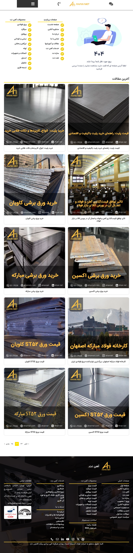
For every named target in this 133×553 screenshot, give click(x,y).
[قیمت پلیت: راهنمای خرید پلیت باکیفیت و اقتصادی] (98, 118)
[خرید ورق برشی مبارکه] (34, 261)
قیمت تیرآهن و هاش (88, 498)
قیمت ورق (92, 485)
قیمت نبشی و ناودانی (88, 495)
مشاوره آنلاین (53, 29)
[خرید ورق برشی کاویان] (34, 189)
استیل (23, 58)
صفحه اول (124, 485)
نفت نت (125, 495)
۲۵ (12, 444)
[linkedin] (62, 539)
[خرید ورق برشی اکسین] (98, 261)
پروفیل (23, 34)
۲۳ (22, 444)
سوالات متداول (123, 514)
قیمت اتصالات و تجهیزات (86, 504)
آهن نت (125, 492)
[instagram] (73, 539)
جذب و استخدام (57, 527)
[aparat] (82, 539)
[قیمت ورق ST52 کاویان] (34, 331)
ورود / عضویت (123, 501)
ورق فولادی (21, 24)
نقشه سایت (92, 525)
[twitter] (78, 539)
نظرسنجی (60, 521)
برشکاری (60, 485)
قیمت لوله (92, 501)
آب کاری (60, 500)
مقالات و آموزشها (52, 43)
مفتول (23, 62)
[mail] (57, 539)
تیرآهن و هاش (20, 43)
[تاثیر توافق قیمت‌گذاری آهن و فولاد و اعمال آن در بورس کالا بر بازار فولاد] (98, 189)
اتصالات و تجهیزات (18, 53)
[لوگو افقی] (79, 2)
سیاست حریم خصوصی (119, 517)
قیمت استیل (91, 507)
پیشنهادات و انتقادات (55, 524)
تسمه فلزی (21, 67)
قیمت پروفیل (91, 492)
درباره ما (55, 34)
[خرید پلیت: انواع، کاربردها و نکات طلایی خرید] (34, 118)
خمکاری (61, 488)
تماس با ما (54, 39)
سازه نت (125, 498)
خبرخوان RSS (91, 528)
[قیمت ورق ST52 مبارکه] (34, 401)
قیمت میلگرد (91, 488)
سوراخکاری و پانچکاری (55, 492)
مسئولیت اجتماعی (121, 507)
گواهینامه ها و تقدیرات (54, 515)
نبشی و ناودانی (20, 39)
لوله (24, 48)
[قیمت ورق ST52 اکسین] (98, 401)
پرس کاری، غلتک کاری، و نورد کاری (52, 496)
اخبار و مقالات (123, 511)
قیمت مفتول (91, 511)
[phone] (52, 539)
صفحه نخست (53, 24)
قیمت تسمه (92, 514)
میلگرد (23, 29)
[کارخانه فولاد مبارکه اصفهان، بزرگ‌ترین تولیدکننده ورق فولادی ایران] (98, 331)
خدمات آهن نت (52, 48)
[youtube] (67, 539)
